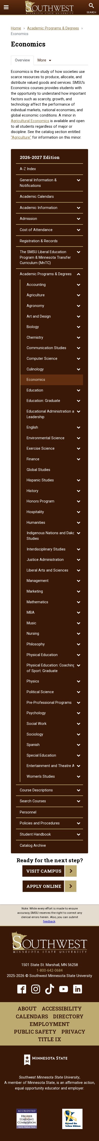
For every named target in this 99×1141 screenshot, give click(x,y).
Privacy (73, 1031)
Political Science (40, 692)
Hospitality (35, 512)
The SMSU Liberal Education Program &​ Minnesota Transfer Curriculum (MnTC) (45, 257)
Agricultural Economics (30, 121)
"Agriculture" (21, 137)
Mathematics (37, 602)
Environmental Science (45, 438)
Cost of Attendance (36, 230)
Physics (33, 681)
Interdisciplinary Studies (46, 549)
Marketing (35, 591)
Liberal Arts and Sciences (47, 570)
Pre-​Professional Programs (49, 702)
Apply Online (43, 886)
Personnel (28, 812)
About (27, 1008)
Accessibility (62, 1008)
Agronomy (35, 306)
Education (35, 390)
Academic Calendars (37, 196)
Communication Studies (46, 348)
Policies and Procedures (40, 823)
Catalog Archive (33, 845)
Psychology (36, 713)
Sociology (35, 734)
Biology (33, 327)
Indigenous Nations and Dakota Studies (52, 536)
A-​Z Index (28, 169)
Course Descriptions (36, 790)
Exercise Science (41, 448)
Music (31, 623)
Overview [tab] (22, 60)
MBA (31, 612)
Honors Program (40, 501)
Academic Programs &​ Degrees (46, 274)
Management (37, 581)
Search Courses (33, 801)
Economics (36, 380)
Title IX (49, 1039)
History (32, 491)
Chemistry (35, 337)
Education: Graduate (43, 401)
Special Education (41, 755)
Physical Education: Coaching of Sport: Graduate (51, 668)
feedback (49, 921)
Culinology (35, 369)
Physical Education (42, 655)
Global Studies (38, 470)
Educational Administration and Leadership (52, 414)
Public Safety (35, 1031)
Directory (68, 1016)
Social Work (36, 724)
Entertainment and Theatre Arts (53, 766)
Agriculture (36, 295)
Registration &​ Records (39, 241)
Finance (33, 459)
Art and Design (39, 316)
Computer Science (42, 358)
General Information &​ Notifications (38, 183)
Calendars (32, 1016)
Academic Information (38, 208)
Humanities (36, 522)
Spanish (33, 745)
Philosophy (36, 644)
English (32, 427)
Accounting (36, 285)
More (42, 60)
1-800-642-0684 (50, 970)
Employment (50, 1024)
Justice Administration (45, 560)
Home (16, 28)
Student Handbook (35, 834)
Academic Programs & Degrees (53, 28)
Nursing (33, 633)
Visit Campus (43, 871)
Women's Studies (41, 776)
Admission (28, 219)
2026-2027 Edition (40, 157)
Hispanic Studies (40, 480)
